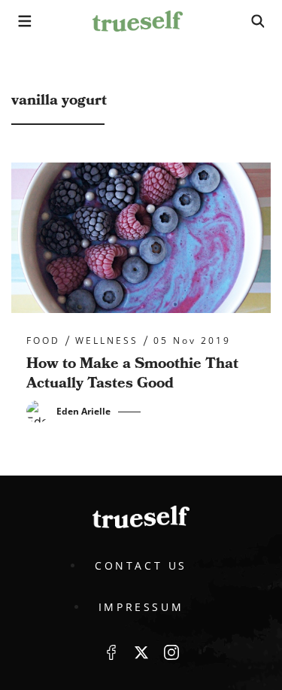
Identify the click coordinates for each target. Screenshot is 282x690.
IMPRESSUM (141, 607)
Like (111, 652)
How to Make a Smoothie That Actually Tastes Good (132, 373)
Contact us (141, 565)
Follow (141, 652)
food (43, 341)
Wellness (106, 341)
